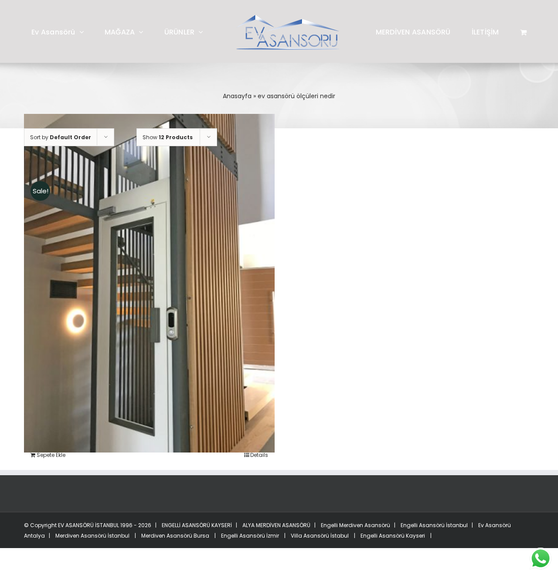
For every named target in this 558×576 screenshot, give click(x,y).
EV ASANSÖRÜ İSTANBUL (88, 525)
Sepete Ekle (51, 455)
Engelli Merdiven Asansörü (355, 525)
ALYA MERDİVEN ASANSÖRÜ (275, 525)
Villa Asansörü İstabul (320, 535)
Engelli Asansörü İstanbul (434, 525)
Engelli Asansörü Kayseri (393, 535)
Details (259, 455)
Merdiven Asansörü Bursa (175, 535)
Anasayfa (237, 96)
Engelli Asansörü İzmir (250, 535)
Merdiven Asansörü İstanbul (92, 535)
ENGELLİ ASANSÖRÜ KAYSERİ (196, 525)
